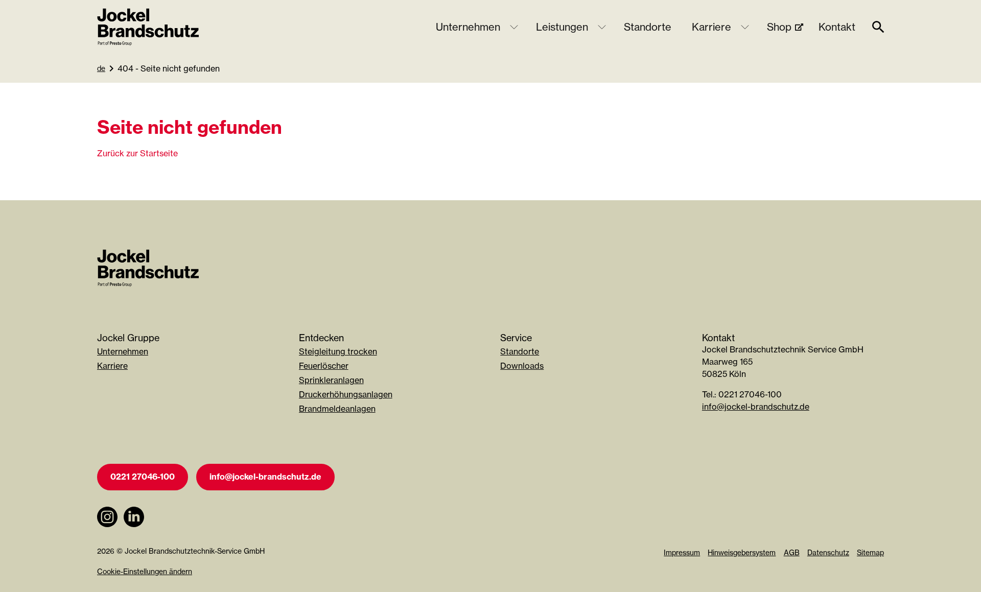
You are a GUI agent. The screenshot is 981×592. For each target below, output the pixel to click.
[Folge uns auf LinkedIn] (134, 532)
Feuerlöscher (323, 366)
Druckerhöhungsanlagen (345, 394)
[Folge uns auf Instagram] (107, 532)
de (101, 68)
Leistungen (562, 26)
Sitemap (870, 552)
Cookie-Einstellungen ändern (144, 571)
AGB (792, 552)
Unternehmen (468, 26)
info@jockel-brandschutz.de (755, 406)
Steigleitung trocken (338, 351)
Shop (779, 26)
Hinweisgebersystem (742, 552)
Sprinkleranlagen (331, 380)
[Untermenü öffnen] (514, 27)
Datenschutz (828, 552)
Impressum (682, 552)
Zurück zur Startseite (137, 153)
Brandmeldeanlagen (337, 409)
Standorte (647, 26)
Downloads (522, 366)
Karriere (711, 26)
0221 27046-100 (142, 476)
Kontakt (837, 26)
